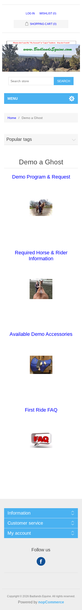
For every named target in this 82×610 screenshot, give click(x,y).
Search (63, 81)
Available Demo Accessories (41, 334)
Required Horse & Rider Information (41, 255)
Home (12, 118)
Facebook (41, 561)
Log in (30, 13)
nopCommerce (51, 602)
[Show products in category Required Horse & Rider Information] (41, 289)
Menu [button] (13, 98)
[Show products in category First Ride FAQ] (41, 440)
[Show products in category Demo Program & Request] (41, 207)
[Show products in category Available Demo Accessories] (41, 365)
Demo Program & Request (41, 177)
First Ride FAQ (41, 410)
